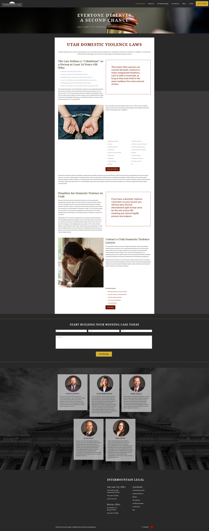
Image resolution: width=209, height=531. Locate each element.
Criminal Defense (112, 303)
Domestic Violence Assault (115, 297)
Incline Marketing (91, 527)
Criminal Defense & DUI (138, 490)
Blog (134, 510)
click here (72, 406)
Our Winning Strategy (138, 503)
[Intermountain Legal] (12, 3)
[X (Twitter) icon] (144, 527)
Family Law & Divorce (138, 493)
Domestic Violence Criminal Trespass (117, 291)
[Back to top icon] (151, 527)
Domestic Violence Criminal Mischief (117, 294)
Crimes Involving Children (114, 300)
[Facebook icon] (142, 527)
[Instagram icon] (147, 527)
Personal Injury (136, 500)
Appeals (135, 497)
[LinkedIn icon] (146, 527)
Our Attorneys (136, 506)
